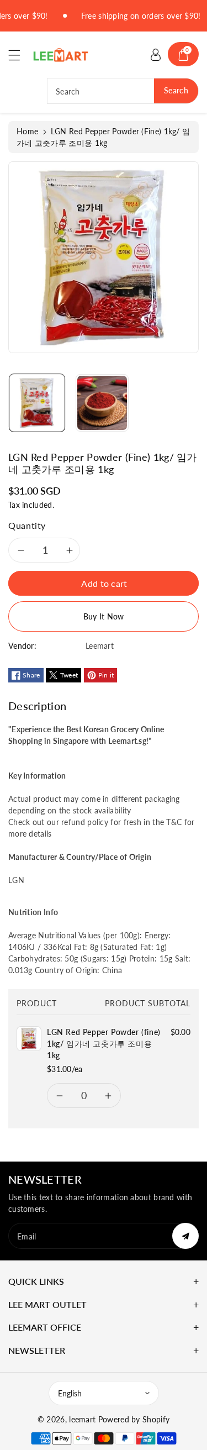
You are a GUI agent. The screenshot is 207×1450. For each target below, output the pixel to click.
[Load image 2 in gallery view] (102, 403)
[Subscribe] (185, 1236)
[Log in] (156, 54)
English (70, 1393)
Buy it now (103, 616)
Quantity (27, 525)
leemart (82, 1419)
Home (27, 131)
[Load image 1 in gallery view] (37, 403)
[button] (19, 55)
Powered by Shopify (133, 1419)
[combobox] (122, 90)
